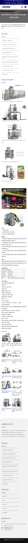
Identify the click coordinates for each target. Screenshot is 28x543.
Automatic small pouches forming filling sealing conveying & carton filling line (17, 393)
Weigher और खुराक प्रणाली (7, 70)
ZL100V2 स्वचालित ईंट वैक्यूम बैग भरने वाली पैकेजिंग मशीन (12, 101)
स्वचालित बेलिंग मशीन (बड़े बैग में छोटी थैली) (6, 360)
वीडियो (3, 500)
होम (6, 24)
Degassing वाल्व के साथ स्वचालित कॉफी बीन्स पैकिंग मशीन (17, 410)
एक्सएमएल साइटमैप (14, 541)
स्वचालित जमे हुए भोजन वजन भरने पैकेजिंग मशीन (6, 392)
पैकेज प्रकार (4, 504)
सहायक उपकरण (5, 74)
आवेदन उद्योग (4, 496)
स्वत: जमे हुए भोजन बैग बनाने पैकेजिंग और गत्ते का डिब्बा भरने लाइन (17, 361)
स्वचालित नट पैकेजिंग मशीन (6, 181)
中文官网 (13, 3)
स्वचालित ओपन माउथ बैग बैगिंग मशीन (8, 44)
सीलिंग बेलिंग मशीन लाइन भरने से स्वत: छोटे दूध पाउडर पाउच (17, 377)
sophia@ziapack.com (19, 0)
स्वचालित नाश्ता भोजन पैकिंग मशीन (6, 377)
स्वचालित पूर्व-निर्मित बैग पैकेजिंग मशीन (8, 48)
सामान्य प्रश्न (4, 508)
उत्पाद (9, 24)
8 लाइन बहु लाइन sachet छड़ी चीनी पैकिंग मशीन (10, 161)
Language (19, 3)
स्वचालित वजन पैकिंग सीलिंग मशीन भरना (6, 409)
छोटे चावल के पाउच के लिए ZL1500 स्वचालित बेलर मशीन (6, 345)
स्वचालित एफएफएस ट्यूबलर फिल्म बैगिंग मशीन (10, 62)
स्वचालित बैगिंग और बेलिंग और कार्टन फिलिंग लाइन (9, 57)
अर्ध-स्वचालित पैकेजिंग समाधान (7, 66)
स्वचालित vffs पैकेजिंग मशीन (7, 40)
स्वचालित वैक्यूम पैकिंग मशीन (7, 52)
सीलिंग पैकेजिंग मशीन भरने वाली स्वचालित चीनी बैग (10, 121)
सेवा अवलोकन (4, 512)
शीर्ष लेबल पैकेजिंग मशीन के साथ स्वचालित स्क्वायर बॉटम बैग (17, 345)
